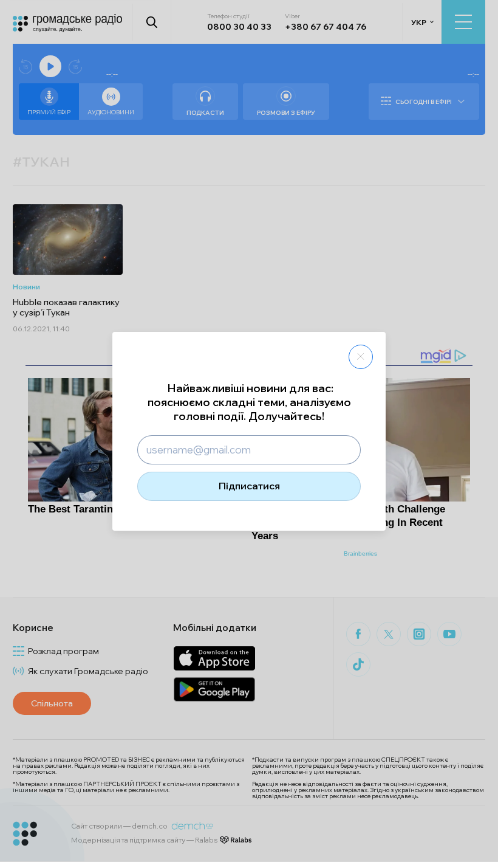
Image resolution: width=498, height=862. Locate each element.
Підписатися (249, 486)
